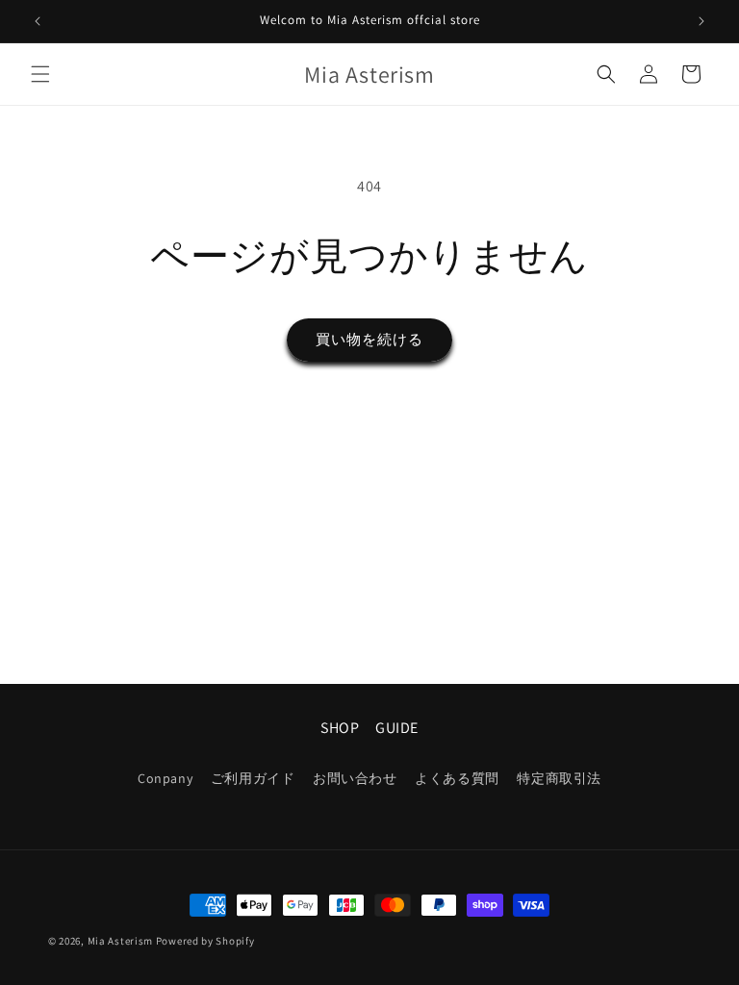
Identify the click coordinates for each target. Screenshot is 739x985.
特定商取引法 (559, 778)
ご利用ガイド (253, 778)
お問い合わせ (355, 778)
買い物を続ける (369, 339)
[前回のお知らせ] (37, 21)
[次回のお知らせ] (701, 21)
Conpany (165, 778)
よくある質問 (457, 778)
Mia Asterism (120, 940)
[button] (40, 74)
